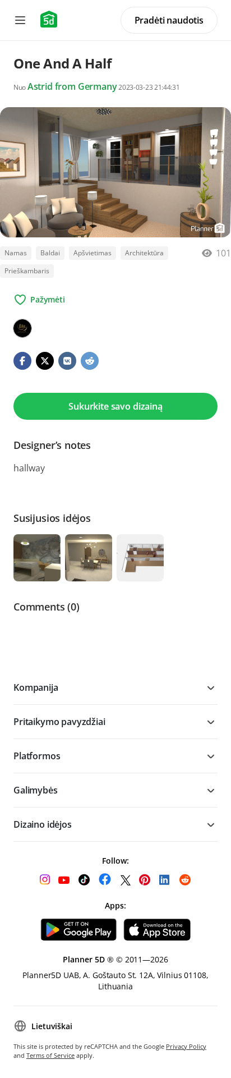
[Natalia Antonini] (22, 328)
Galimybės (35, 790)
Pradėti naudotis (169, 20)
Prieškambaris (26, 271)
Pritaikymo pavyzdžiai (59, 721)
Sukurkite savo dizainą (115, 406)
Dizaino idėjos (42, 824)
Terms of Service (50, 1055)
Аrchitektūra (144, 253)
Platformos (36, 756)
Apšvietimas (92, 253)
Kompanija (35, 687)
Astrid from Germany (72, 86)
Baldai (50, 253)
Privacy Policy (186, 1046)
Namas (15, 253)
